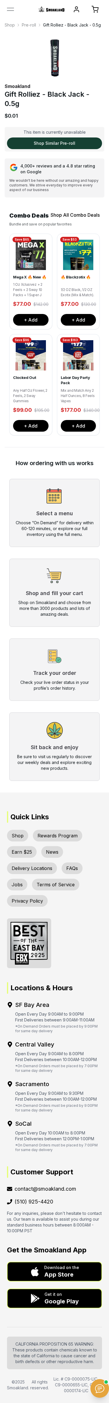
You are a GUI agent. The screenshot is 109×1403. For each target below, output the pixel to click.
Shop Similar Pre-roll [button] (54, 143)
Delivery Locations (32, 868)
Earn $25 (22, 852)
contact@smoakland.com (45, 1189)
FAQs (72, 868)
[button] (54, 1272)
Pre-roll (29, 24)
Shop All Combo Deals (75, 215)
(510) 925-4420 (34, 1202)
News (52, 852)
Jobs (17, 884)
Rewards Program (57, 836)
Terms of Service (56, 884)
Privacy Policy (27, 901)
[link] (10, 25)
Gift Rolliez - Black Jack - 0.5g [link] (72, 24)
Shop (10, 24)
